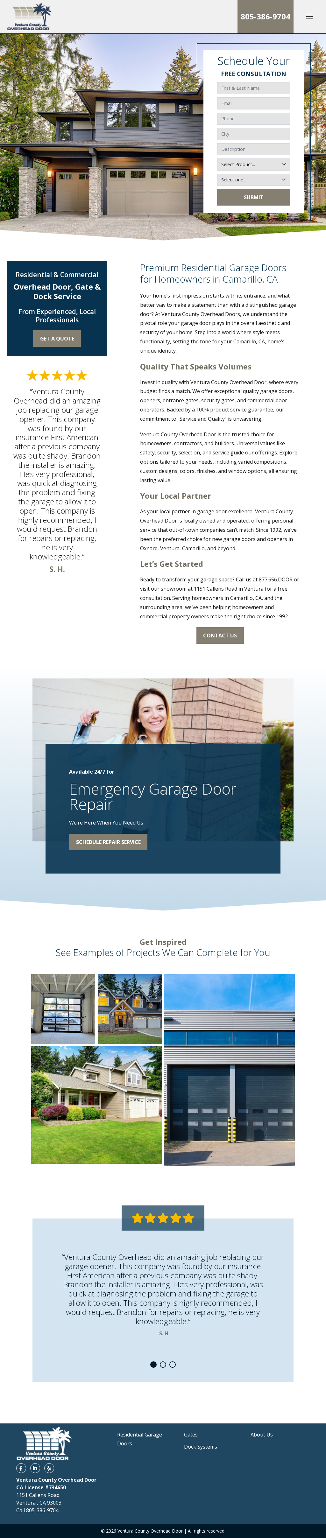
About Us (262, 1434)
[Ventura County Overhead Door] (29, 16)
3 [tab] (172, 1364)
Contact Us (220, 635)
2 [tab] (163, 1364)
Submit (254, 197)
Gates (191, 1434)
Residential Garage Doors (139, 1439)
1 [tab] (153, 1364)
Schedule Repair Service (108, 842)
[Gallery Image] (63, 1009)
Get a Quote (57, 338)
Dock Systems (200, 1446)
